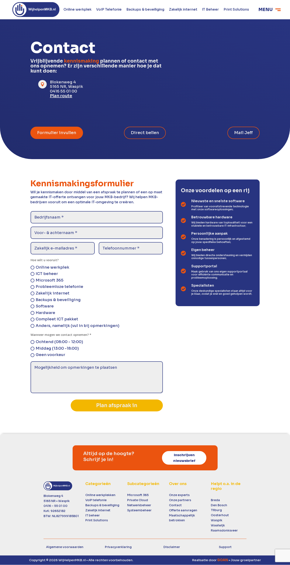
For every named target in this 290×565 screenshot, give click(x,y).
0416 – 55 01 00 (56, 506)
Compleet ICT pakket (57, 319)
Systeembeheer (139, 510)
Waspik (216, 520)
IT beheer (92, 515)
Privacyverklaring (118, 547)
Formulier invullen (56, 132)
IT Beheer (210, 10)
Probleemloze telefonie (59, 286)
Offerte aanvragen (183, 510)
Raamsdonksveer (224, 530)
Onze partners (180, 500)
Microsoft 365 (49, 280)
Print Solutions (236, 10)
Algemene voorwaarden (64, 547)
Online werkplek (77, 10)
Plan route (61, 95)
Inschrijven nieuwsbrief (184, 458)
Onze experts (179, 495)
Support (225, 547)
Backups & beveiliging (145, 10)
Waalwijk (218, 525)
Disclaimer (171, 547)
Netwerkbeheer (139, 505)
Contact (175, 505)
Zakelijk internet (183, 10)
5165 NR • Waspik (57, 501)
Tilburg (216, 510)
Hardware (45, 312)
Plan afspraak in (116, 405)
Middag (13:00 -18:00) (57, 348)
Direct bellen (145, 132)
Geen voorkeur (50, 354)
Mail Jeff (243, 132)
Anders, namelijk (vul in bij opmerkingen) (77, 325)
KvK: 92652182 (54, 511)
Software (45, 306)
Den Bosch (219, 505)
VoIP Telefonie (109, 10)
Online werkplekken (100, 495)
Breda (215, 500)
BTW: (61, 516)
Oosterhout (220, 515)
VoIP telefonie (96, 500)
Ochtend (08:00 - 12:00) (59, 341)
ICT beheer (47, 273)
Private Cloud (137, 500)
